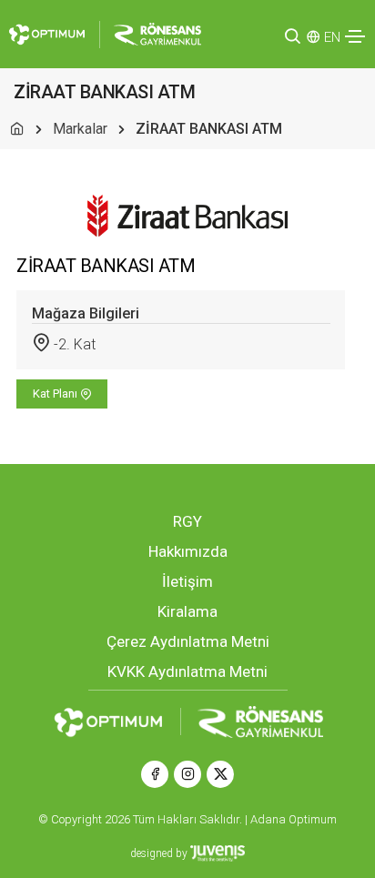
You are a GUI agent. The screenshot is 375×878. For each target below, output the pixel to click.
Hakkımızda (188, 551)
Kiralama (187, 611)
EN (332, 37)
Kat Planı (56, 393)
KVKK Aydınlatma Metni (187, 671)
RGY (187, 521)
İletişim (187, 581)
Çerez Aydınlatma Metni (187, 641)
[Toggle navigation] (355, 36)
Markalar (80, 128)
